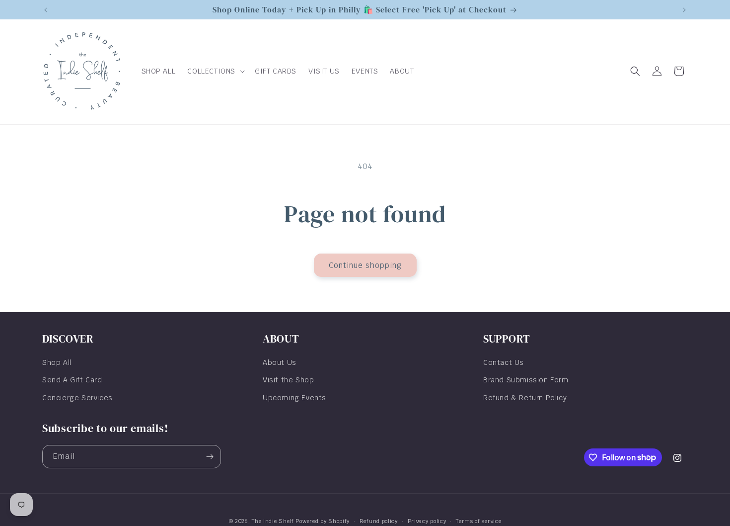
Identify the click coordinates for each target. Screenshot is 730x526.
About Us (279, 362)
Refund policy (379, 520)
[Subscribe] (209, 456)
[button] (215, 71)
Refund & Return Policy (525, 397)
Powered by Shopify (322, 521)
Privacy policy (427, 520)
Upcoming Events (294, 397)
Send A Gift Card (72, 379)
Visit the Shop (288, 379)
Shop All (57, 362)
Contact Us (503, 362)
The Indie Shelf (273, 521)
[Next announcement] (684, 9)
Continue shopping (365, 265)
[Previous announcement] (46, 9)
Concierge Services (77, 397)
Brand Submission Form (526, 379)
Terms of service (478, 520)
